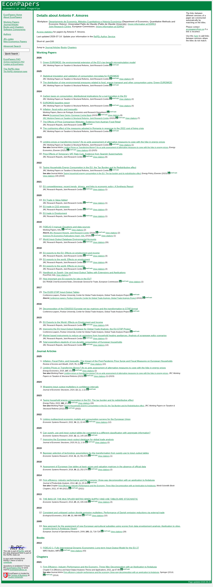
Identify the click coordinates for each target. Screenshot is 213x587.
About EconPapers (12, 17)
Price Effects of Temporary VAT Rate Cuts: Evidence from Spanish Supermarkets (82, 154)
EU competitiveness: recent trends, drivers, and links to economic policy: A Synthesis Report (88, 186)
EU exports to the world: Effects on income (64, 266)
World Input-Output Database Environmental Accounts (69, 239)
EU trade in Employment (55, 213)
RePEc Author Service (104, 36)
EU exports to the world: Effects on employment (66, 259)
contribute (7, 562)
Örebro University (15, 577)
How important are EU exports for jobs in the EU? (67, 278)
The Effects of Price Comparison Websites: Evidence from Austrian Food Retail (82, 121)
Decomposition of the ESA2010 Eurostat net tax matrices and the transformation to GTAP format (90, 308)
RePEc (21, 551)
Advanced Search (12, 46)
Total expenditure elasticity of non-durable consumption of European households (82, 342)
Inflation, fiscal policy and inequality (60, 109)
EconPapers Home (12, 14)
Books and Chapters (13, 27)
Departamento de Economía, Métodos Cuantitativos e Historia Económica (85, 21)
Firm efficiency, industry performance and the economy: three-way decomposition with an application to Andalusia (99, 480)
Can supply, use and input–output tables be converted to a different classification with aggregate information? (96, 432)
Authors (7, 34)
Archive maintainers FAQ (13, 62)
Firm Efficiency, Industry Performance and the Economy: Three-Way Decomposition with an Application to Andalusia (107, 486)
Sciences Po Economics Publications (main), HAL (64, 236)
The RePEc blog (11, 69)
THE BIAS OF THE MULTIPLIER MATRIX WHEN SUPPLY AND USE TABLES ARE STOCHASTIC (90, 499)
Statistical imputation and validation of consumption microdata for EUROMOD (81, 76)
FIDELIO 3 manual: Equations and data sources (66, 227)
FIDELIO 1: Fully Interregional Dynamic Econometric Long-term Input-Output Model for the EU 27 (91, 547)
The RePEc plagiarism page (15, 71)
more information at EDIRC (141, 24)
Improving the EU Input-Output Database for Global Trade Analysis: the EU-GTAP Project (87, 329)
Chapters (72, 47)
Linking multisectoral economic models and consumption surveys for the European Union (87, 419)
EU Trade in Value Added (55, 200)
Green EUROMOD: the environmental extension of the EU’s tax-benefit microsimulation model (89, 62)
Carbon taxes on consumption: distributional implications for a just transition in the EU (85, 96)
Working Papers (11, 22)
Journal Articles (10, 24)
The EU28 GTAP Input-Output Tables (61, 292)
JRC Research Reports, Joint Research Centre (69, 233)
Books (64, 47)
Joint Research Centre (60, 26)
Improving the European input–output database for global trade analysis (78, 439)
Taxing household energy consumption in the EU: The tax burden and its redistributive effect (102, 173)
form (196, 36)
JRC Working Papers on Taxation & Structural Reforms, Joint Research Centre (76, 118)
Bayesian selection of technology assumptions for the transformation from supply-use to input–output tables (96, 453)
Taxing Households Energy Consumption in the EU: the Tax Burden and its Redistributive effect (89, 167)
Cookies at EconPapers (13, 64)
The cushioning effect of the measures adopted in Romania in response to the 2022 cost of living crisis (93, 128)
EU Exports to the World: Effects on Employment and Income (73, 322)
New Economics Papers (15, 41)
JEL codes (8, 39)
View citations (125, 79)
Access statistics (45, 32)
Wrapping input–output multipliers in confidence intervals (71, 386)
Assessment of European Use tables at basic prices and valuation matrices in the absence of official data (94, 466)
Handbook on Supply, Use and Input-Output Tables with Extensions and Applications (84, 272)
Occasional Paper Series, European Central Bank (70, 115)
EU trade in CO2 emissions (56, 206)
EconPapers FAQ (11, 59)
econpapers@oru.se (195, 29)
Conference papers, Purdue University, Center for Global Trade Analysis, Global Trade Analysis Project (92, 298)
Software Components (14, 29)
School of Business (19, 575)
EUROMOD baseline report (56, 102)
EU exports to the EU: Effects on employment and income (71, 253)
